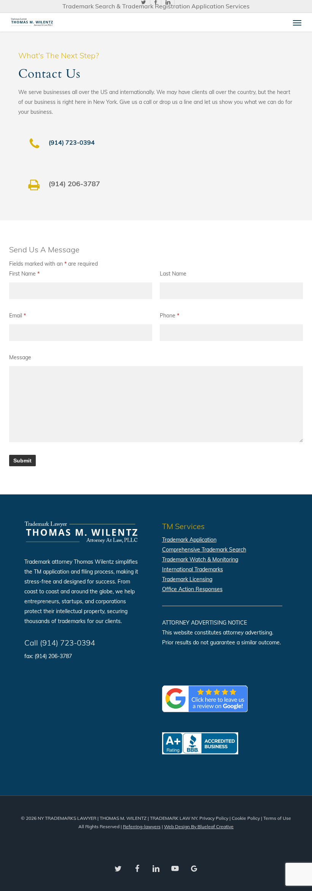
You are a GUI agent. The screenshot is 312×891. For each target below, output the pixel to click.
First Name (24, 273)
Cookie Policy (246, 818)
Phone (169, 315)
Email (17, 315)
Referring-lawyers (142, 826)
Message (20, 357)
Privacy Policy (213, 818)
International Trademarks (192, 569)
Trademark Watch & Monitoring (200, 559)
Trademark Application (189, 539)
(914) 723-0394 (72, 142)
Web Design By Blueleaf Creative (199, 826)
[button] (297, 22)
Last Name (173, 273)
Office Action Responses (192, 589)
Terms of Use (277, 818)
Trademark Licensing (187, 579)
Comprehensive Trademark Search (204, 549)
